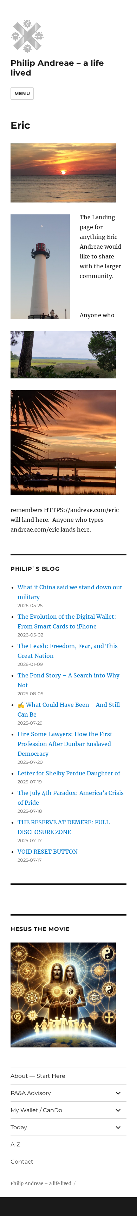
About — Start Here (38, 1076)
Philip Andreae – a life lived (41, 1184)
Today (19, 1127)
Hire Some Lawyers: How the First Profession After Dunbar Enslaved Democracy (65, 744)
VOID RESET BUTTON (48, 851)
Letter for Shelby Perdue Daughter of (69, 773)
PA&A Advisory (31, 1093)
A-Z (15, 1144)
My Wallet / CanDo (36, 1110)
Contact (22, 1161)
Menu (22, 93)
